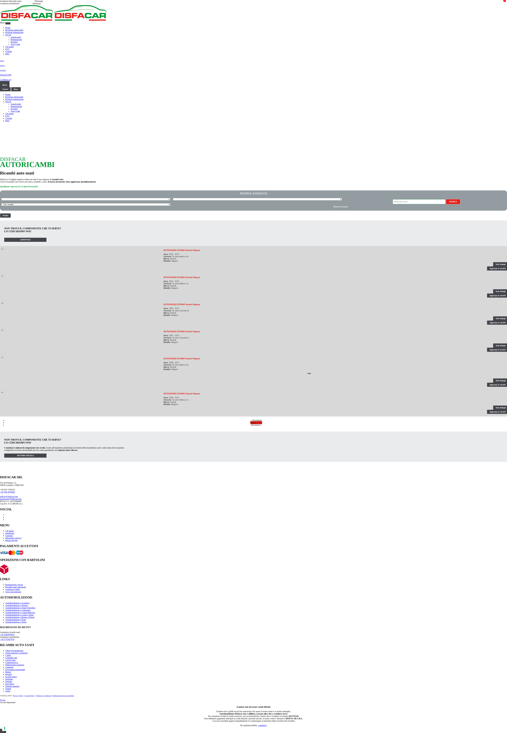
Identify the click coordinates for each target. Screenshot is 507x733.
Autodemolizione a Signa (15, 622)
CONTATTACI (25, 240)
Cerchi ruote (10, 660)
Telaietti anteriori (12, 686)
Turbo (7, 691)
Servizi (8, 35)
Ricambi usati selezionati (15, 587)
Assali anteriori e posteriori (16, 653)
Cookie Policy (30, 696)
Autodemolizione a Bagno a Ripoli (19, 617)
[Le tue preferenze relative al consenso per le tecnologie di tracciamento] (4, 728)
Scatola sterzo (11, 677)
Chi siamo (9, 47)
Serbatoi (8, 681)
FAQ (7, 49)
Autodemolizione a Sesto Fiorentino (20, 608)
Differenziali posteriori (14, 665)
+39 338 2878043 (7, 492)
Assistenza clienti (12, 589)
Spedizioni (9, 533)
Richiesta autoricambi (14, 30)
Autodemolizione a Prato (15, 620)
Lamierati (9, 667)
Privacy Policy (18, 696)
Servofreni (9, 684)
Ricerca (453, 202)
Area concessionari (13, 592)
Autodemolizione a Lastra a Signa (19, 615)
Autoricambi (16, 37)
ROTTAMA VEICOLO (25, 456)
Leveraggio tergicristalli (15, 670)
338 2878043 (28, 1)
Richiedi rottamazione (14, 32)
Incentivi (14, 42)
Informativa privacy (13, 538)
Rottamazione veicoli (14, 585)
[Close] (7, 23)
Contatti (8, 51)
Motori (8, 672)
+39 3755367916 (7, 639)
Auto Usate (15, 44)
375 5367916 (26, 3)
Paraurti (8, 674)
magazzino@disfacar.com (10, 499)
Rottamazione (16, 39)
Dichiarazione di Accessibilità (63, 696)
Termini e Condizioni (43, 696)
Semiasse (9, 679)
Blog (7, 54)
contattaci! (262, 725)
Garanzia (9, 536)
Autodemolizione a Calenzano (17, 610)
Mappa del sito (11, 540)
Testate (8, 689)
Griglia (5, 215)
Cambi (8, 655)
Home (7, 28)
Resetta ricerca (340, 206)
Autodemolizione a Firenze (16, 605)
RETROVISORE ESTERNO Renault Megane (182, 250)
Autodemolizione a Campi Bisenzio (20, 612)
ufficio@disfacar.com (9, 496)
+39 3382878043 (7, 634)
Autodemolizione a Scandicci (17, 603)
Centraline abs (11, 658)
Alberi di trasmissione (14, 650)
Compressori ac (11, 662)
